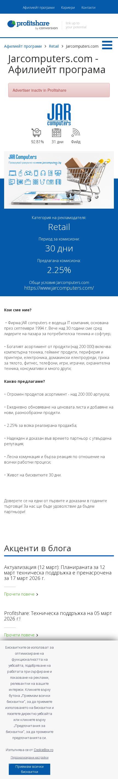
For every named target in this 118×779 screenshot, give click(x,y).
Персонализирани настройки (30, 757)
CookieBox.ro (43, 750)
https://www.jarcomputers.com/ (59, 287)
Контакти (88, 7)
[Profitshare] (59, 25)
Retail (54, 46)
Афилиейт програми (39, 7)
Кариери (68, 7)
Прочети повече (20, 594)
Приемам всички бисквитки (29, 769)
